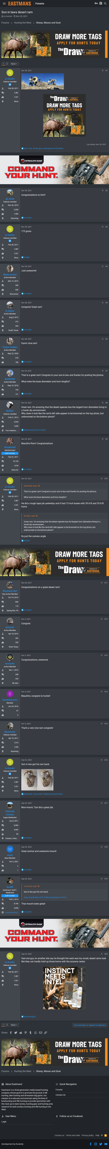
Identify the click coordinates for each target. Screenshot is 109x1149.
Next (13, 63)
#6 (106, 339)
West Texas (13, 647)
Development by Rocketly (12, 1144)
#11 (106, 583)
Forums (59, 1090)
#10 (106, 479)
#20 (106, 954)
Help (97, 1135)
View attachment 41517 (34, 897)
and (35, 430)
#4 (106, 266)
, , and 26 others (43, 148)
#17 (106, 803)
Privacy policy (88, 1135)
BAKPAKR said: (30, 486)
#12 (106, 619)
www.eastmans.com (13, 912)
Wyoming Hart (10, 591)
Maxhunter (9, 732)
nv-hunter (8, 16)
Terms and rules (73, 1135)
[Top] (102, 1135)
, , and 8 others (43, 794)
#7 (106, 371)
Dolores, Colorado (12, 838)
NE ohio (15, 683)
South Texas (13, 330)
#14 (106, 692)
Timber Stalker (9, 347)
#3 (106, 227)
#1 (106, 70)
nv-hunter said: (30, 886)
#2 (106, 190)
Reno (16, 101)
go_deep (10, 198)
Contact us (59, 1135)
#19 (106, 879)
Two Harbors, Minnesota (15, 430)
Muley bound (9, 274)
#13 (106, 655)
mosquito (10, 663)
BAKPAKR (10, 379)
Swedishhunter (10, 700)
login (3, 1122)
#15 (106, 724)
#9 (106, 439)
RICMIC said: (29, 516)
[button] (4, 3)
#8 (106, 403)
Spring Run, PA (12, 610)
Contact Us (60, 1095)
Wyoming (14, 218)
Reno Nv (15, 470)
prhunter (10, 627)
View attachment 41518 (55, 897)
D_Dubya (10, 311)
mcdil (10, 855)
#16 (106, 760)
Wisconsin (14, 294)
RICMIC (10, 411)
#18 (106, 847)
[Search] (105, 3)
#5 (106, 303)
